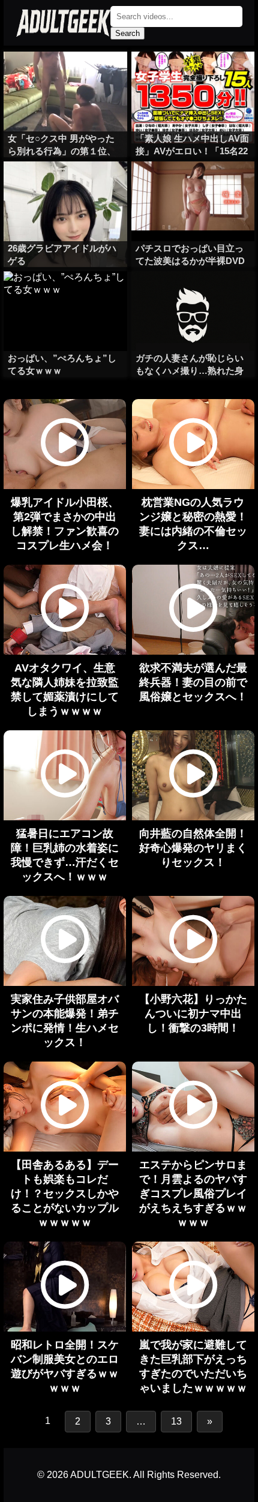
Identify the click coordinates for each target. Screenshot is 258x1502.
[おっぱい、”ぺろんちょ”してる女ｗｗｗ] (65, 295)
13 (176, 1421)
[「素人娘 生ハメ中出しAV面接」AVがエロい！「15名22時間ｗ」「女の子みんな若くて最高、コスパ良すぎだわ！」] (192, 76)
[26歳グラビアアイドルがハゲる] (65, 185)
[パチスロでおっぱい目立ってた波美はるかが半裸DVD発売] (192, 185)
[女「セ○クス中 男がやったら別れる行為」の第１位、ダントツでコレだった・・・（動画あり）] (65, 76)
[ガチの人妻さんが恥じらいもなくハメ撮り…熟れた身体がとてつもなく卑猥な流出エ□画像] (192, 295)
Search (127, 33)
